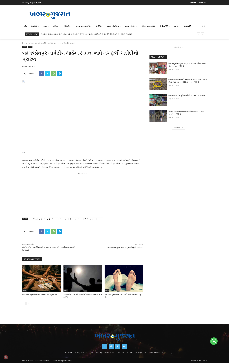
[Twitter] (47, 73)
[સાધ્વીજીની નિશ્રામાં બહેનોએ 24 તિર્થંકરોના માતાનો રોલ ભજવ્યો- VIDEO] (158, 68)
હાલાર (30, 47)
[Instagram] (111, 346)
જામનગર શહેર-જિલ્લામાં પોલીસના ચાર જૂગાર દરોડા (40, 295)
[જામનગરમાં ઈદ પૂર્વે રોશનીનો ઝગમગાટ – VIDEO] (158, 100)
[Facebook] (41, 73)
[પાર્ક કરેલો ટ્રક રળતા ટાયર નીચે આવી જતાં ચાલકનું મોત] (124, 278)
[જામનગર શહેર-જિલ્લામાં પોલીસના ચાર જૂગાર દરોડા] (41, 278)
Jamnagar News (76, 219)
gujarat (42, 219)
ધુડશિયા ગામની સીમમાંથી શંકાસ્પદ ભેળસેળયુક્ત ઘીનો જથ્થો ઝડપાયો (69, 34)
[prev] (198, 34)
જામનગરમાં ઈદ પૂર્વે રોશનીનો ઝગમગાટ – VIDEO (186, 95)
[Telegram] (59, 73)
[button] (203, 26)
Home (24, 43)
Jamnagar (63, 219)
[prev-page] (24, 303)
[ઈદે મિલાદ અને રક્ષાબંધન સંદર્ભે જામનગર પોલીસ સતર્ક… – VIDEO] (158, 116)
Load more (177, 127)
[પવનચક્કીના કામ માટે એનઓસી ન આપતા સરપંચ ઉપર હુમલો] (82, 278)
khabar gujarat (90, 219)
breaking (33, 219)
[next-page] (28, 303)
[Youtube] (124, 346)
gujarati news (52, 219)
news (100, 219)
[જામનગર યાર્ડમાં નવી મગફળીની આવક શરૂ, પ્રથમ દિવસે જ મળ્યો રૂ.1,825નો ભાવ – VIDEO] (158, 84)
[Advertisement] (142, 15)
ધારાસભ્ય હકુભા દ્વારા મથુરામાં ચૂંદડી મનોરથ (125, 247)
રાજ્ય (31, 43)
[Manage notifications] (6, 357)
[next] (202, 34)
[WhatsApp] (53, 73)
